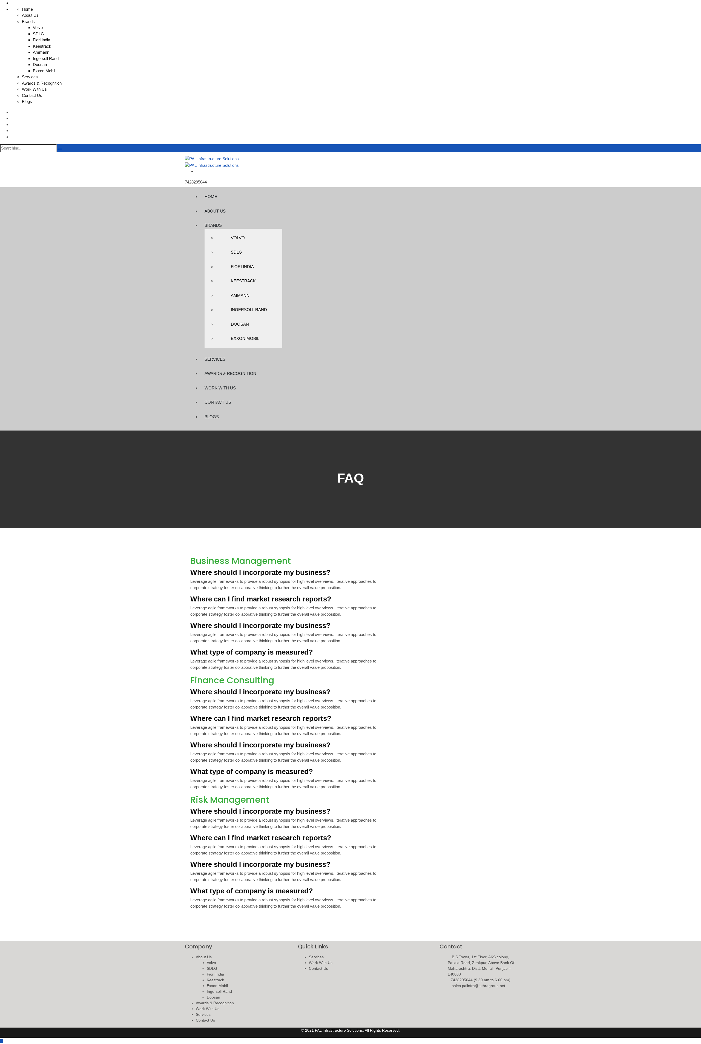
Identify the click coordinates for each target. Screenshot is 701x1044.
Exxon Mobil (44, 70)
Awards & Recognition (42, 83)
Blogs (27, 101)
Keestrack (42, 46)
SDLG (38, 33)
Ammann (41, 52)
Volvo (38, 27)
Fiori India (41, 40)
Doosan (40, 64)
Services (30, 76)
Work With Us (34, 89)
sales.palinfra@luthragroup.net (478, 985)
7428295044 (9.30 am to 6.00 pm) (480, 980)
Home (27, 9)
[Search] (60, 149)
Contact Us (32, 95)
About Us (30, 15)
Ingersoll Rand (46, 58)
